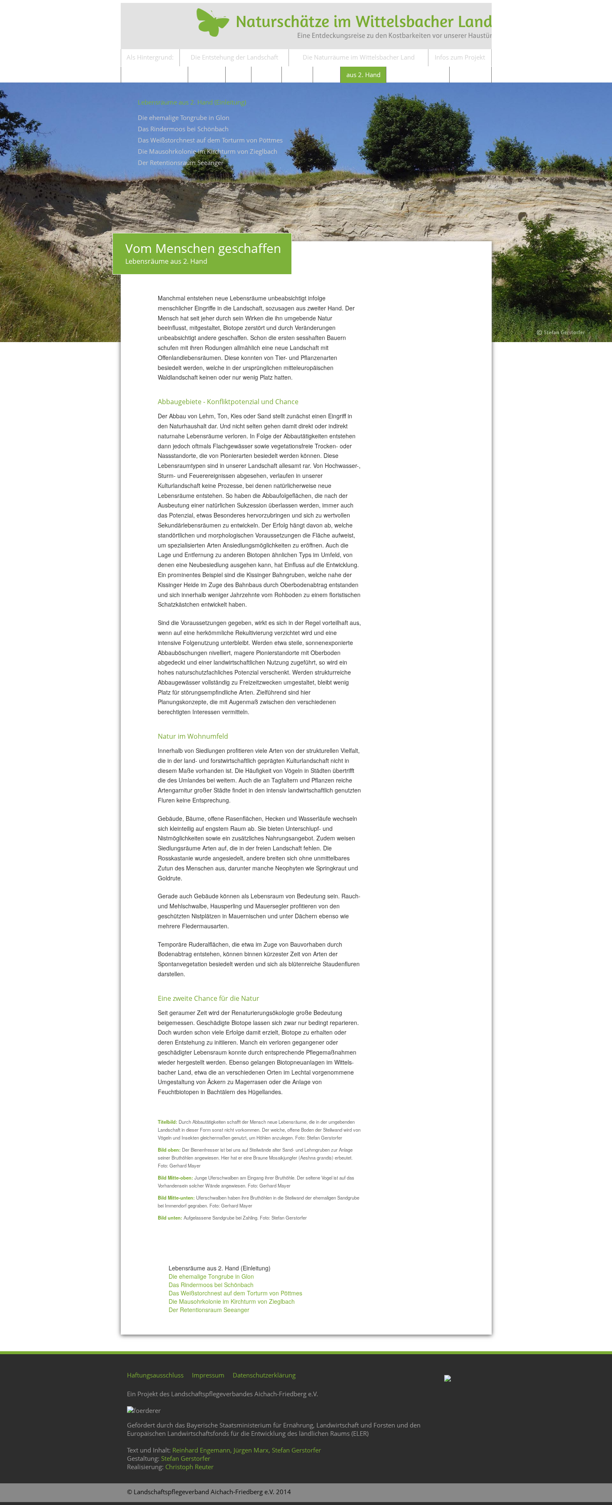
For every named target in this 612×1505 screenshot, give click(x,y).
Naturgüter (470, 74)
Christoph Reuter (189, 1466)
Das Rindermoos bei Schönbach (183, 129)
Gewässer (207, 74)
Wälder (326, 74)
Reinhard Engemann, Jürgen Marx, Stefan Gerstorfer (246, 1450)
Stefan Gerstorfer (185, 1458)
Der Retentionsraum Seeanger (181, 162)
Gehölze (297, 74)
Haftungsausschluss (155, 1375)
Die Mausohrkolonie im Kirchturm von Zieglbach (207, 151)
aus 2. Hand (363, 74)
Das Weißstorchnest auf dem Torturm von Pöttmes (210, 140)
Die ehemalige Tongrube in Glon (183, 117)
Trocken (266, 74)
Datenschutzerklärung (264, 1375)
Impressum (208, 1375)
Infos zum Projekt (460, 57)
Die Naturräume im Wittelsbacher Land (359, 57)
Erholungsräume (417, 74)
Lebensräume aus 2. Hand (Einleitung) (192, 102)
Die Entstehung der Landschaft (234, 57)
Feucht (238, 74)
